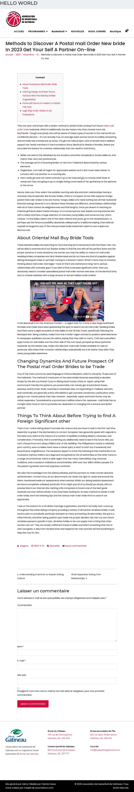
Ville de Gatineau (30, 754)
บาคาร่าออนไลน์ (55, 763)
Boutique (115, 31)
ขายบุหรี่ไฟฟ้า (68, 763)
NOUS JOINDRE (97, 31)
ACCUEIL (19, 31)
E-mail (21, 660)
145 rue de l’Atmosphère (60, 734)
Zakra (25, 784)
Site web (21, 675)
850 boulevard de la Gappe (61, 750)
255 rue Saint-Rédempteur (103, 734)
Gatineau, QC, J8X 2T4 (101, 738)
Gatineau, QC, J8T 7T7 (58, 753)
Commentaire (24, 605)
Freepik (27, 787)
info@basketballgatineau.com (105, 750)
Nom (20, 646)
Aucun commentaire (75, 545)
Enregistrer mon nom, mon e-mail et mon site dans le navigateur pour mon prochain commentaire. (60, 693)
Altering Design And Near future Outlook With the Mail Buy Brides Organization (39, 95)
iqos (62, 772)
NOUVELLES (77, 31)
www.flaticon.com (44, 787)
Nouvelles (55, 545)
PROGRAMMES (36, 31)
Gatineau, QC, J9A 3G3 (59, 738)
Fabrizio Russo (48, 784)
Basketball (58, 31)
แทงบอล (78, 763)
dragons (24, 545)
